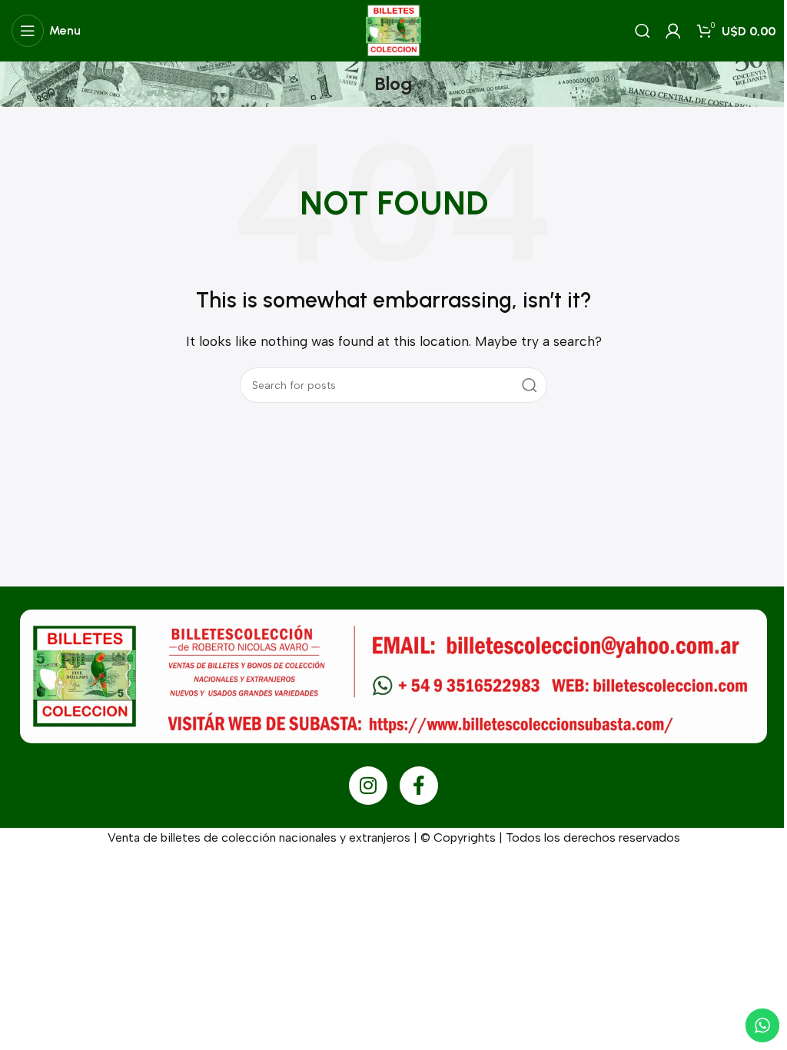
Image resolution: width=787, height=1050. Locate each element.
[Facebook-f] (419, 785)
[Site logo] (393, 29)
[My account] (673, 30)
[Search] (642, 30)
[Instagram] (368, 785)
